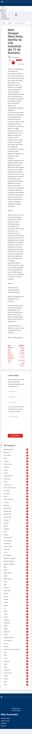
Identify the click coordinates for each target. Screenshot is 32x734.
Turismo (6, 678)
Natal (5, 581)
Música (5, 576)
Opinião (6, 602)
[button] (16, 14)
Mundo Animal (7, 573)
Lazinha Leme (15, 57)
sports (5, 664)
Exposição (6, 529)
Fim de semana (8, 537)
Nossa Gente (7, 590)
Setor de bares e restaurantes (12, 649)
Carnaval (6, 461)
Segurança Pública (9, 637)
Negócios (6, 587)
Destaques (6, 493)
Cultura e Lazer (8, 484)
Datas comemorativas (9, 487)
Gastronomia (7, 543)
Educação (6, 505)
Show (5, 655)
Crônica (6, 481)
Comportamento (8, 476)
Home (2, 7)
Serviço (6, 643)
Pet (4, 608)
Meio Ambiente (8, 555)
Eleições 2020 (7, 508)
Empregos (6, 520)
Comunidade (7, 479)
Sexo (5, 652)
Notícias (6, 593)
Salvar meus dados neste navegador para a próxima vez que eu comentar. (16, 409)
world (5, 684)
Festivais (6, 534)
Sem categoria (7, 640)
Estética (6, 526)
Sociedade (6, 661)
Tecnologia (7, 670)
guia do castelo (8, 546)
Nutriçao (6, 599)
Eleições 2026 (7, 514)
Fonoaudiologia (8, 540)
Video (5, 681)
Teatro (5, 667)
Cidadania (3, 11)
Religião (6, 628)
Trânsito (6, 676)
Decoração (7, 490)
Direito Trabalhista (8, 499)
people (5, 605)
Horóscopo (7, 549)
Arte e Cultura (7, 455)
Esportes (6, 523)
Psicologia (6, 620)
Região (5, 626)
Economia (6, 502)
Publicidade (7, 623)
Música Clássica (8, 578)
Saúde (5, 634)
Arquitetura (4, 9)
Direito (5, 496)
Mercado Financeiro (9, 561)
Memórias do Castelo (9, 558)
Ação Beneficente (8, 449)
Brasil (5, 458)
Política (6, 614)
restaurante (7, 631)
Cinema (6, 473)
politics (5, 617)
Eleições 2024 (7, 511)
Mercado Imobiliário (9, 564)
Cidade (10, 23)
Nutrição (6, 596)
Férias (5, 531)
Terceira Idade (7, 673)
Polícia (5, 611)
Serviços (6, 646)
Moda (5, 567)
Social (5, 658)
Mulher (5, 570)
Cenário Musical (8, 464)
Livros (5, 552)
